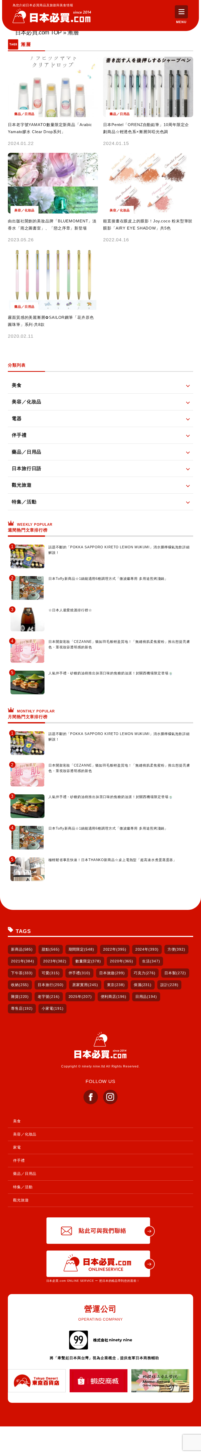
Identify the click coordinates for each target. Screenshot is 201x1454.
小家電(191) (52, 1008)
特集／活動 (23, 1187)
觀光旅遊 (21, 1200)
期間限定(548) (81, 949)
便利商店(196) (113, 996)
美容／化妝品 (24, 1134)
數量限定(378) (88, 961)
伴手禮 (19, 1160)
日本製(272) (175, 973)
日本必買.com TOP (38, 32)
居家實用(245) (85, 985)
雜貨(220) (20, 996)
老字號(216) (48, 996)
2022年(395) (114, 949)
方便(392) (176, 949)
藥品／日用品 (24, 1173)
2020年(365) (121, 961)
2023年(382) (54, 961)
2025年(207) (80, 996)
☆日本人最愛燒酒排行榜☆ (70, 610)
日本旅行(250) (50, 985)
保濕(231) (143, 985)
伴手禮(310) (79, 973)
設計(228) (169, 985)
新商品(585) (22, 949)
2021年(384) (22, 961)
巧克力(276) (144, 973)
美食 (17, 1121)
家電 (17, 1147)
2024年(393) (147, 949)
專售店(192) (22, 1008)
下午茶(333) (22, 973)
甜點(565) (50, 949)
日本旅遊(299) (112, 973)
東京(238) (116, 985)
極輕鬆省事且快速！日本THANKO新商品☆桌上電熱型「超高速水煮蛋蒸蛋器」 (112, 860)
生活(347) (151, 961)
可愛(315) (50, 973)
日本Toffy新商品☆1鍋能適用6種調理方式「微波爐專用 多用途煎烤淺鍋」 (108, 579)
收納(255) (20, 985)
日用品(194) (146, 996)
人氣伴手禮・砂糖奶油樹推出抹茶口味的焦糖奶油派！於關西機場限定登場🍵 (110, 673)
